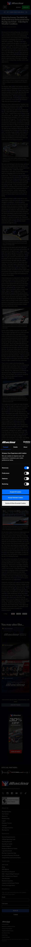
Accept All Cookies (15, 492)
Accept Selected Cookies (15, 497)
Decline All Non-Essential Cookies (15, 503)
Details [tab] (15, 447)
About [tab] (25, 447)
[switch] (26, 473)
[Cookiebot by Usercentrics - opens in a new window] (23, 442)
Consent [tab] (5, 447)
